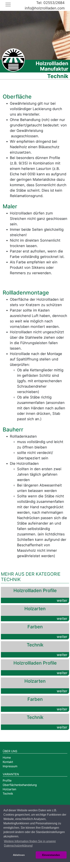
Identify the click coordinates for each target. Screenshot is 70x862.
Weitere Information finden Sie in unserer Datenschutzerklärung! (30, 843)
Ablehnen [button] (19, 854)
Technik (8, 793)
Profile (7, 780)
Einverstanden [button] (51, 854)
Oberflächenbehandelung (20, 785)
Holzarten (9, 789)
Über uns (10, 751)
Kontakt (8, 762)
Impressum (10, 766)
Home (7, 757)
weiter (62, 600)
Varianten (11, 774)
